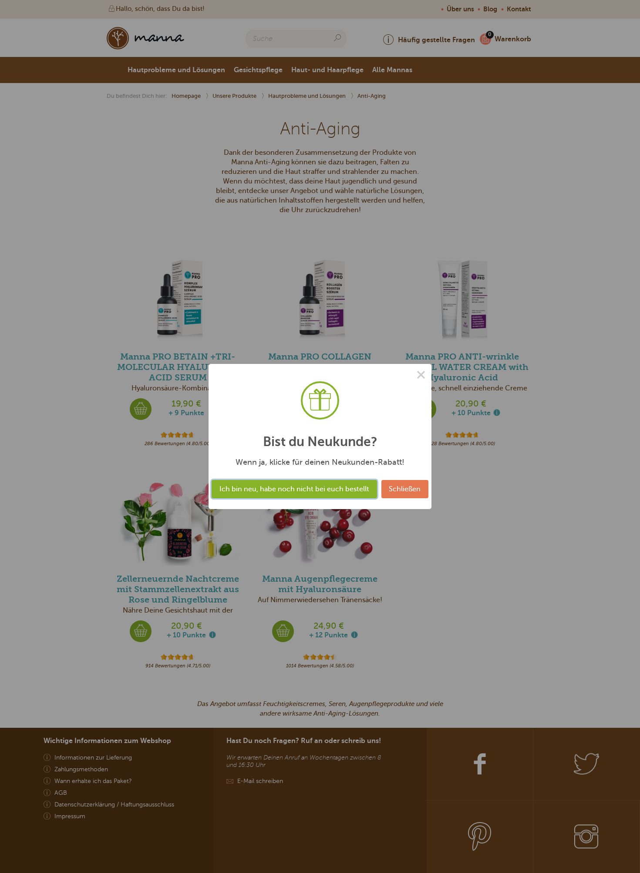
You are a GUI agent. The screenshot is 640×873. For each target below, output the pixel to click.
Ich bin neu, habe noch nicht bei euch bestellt (294, 489)
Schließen (405, 489)
